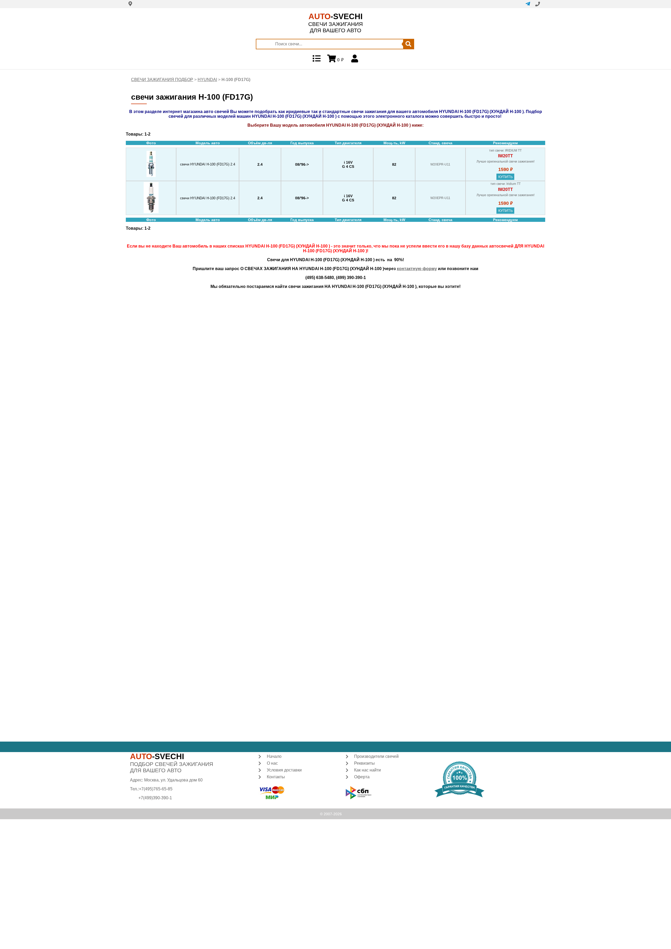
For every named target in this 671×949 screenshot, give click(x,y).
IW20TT (505, 156)
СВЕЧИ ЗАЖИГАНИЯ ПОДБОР (162, 79)
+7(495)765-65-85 (155, 789)
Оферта (362, 777)
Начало (274, 756)
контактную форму (417, 268)
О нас (272, 763)
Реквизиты (364, 763)
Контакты (276, 777)
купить (505, 177)
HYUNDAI (207, 79)
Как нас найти (367, 770)
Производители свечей (376, 756)
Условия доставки (284, 770)
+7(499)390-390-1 (155, 798)
